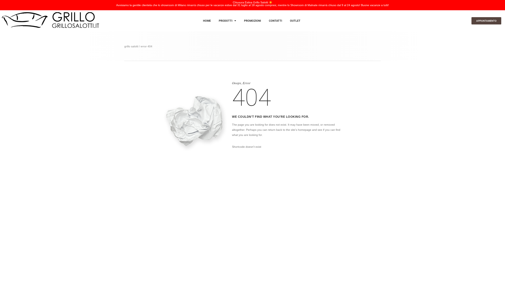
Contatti (275, 20)
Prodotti (225, 20)
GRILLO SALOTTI (131, 46)
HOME (207, 20)
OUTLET (295, 20)
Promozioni (252, 20)
